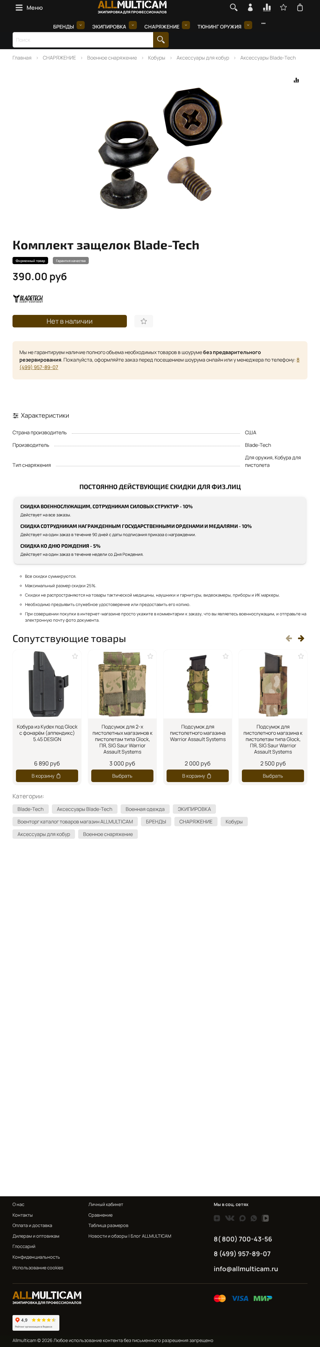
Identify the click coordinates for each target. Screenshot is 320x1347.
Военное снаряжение (112, 57)
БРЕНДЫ (63, 26)
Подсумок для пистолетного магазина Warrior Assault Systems (198, 733)
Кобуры (156, 57)
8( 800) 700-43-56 (243, 1239)
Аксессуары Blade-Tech (268, 57)
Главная (22, 57)
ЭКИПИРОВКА (109, 26)
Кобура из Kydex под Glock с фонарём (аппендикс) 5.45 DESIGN (47, 733)
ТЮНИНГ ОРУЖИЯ (220, 26)
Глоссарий (23, 1246)
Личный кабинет (105, 1204)
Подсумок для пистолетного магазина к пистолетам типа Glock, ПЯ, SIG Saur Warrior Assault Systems (272, 739)
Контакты (22, 1215)
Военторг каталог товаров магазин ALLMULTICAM (75, 821)
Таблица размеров (108, 1225)
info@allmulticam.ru (246, 1268)
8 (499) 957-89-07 (242, 1253)
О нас (18, 1204)
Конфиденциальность (36, 1257)
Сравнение (100, 1215)
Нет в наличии (70, 321)
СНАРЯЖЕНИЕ (161, 26)
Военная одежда (145, 809)
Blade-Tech (31, 809)
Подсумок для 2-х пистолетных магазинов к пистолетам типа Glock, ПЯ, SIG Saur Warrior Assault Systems (122, 739)
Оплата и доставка (32, 1225)
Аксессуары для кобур (203, 57)
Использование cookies (37, 1268)
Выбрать (122, 775)
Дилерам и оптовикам (35, 1236)
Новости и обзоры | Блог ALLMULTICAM (129, 1236)
